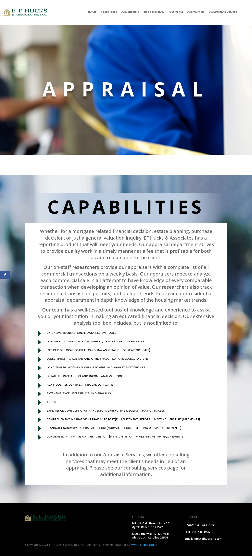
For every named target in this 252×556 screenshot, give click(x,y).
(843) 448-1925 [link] (200, 532)
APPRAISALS (109, 12)
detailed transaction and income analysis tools (85, 375)
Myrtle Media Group (144, 545)
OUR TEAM (176, 12)
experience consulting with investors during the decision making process (106, 410)
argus (51, 401)
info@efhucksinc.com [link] (208, 538)
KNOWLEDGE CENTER (223, 12)
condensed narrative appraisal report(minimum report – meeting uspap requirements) (115, 436)
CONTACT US (195, 12)
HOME (92, 12)
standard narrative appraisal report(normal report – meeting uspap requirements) (114, 427)
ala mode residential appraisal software (80, 384)
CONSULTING (130, 12)
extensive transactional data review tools (81, 332)
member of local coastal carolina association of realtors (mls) (98, 349)
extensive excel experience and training (79, 393)
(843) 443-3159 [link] (204, 525)
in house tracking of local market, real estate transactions (95, 341)
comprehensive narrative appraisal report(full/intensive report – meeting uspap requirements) (123, 419)
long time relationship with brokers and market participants (96, 367)
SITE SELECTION (154, 12)
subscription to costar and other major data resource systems (97, 358)
